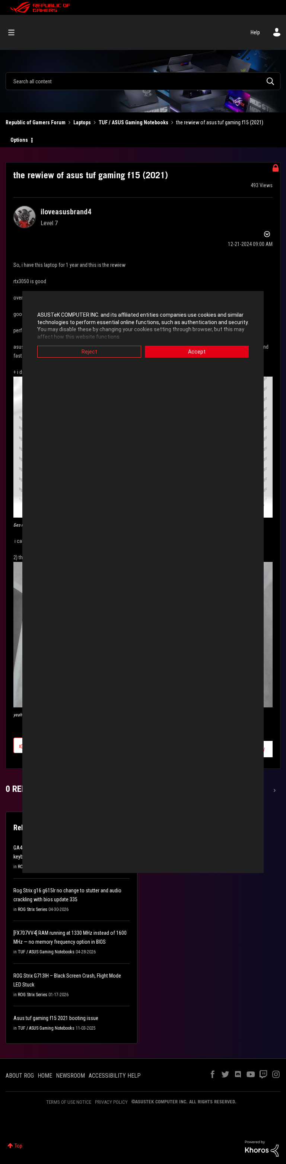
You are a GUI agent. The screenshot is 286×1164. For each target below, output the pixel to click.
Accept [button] (197, 352)
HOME (45, 1075)
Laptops (82, 122)
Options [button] (19, 140)
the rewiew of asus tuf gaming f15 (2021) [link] (219, 122)
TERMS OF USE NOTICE (68, 1102)
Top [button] (18, 1146)
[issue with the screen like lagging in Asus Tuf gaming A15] (273, 790)
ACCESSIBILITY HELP (115, 1075)
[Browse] (15, 32)
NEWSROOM (70, 1075)
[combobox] (143, 81)
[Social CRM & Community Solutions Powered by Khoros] (262, 1148)
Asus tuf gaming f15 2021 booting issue (55, 1018)
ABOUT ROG (20, 1075)
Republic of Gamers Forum (36, 122)
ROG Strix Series (32, 909)
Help (255, 32)
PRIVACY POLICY (111, 1102)
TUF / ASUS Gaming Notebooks (133, 122)
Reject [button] (89, 352)
